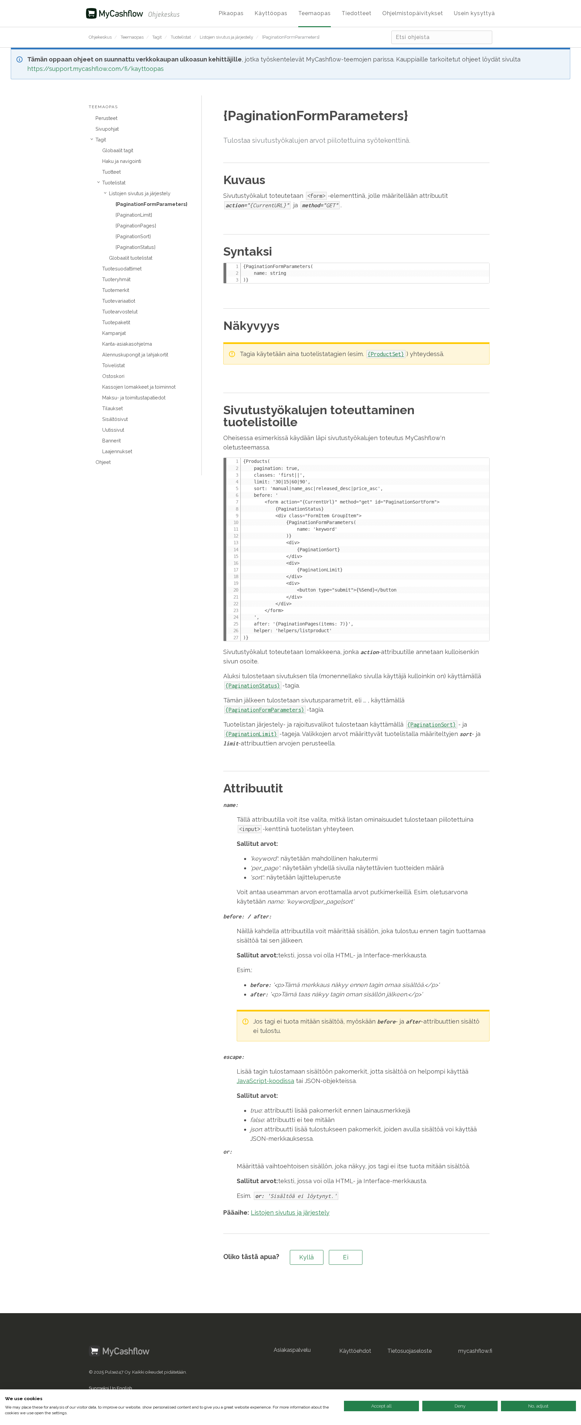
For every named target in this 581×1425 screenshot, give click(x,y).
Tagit (157, 37)
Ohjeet (103, 462)
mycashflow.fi (475, 1351)
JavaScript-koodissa (265, 1080)
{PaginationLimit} (134, 215)
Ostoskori (113, 376)
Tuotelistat (181, 37)
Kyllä (306, 1257)
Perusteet (106, 118)
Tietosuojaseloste (409, 1351)
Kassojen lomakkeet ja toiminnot (139, 387)
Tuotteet (111, 172)
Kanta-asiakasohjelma (127, 344)
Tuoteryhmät (116, 279)
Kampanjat (114, 333)
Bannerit (111, 440)
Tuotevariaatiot (118, 301)
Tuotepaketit (116, 322)
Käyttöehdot (355, 1351)
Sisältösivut (115, 419)
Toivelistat (113, 365)
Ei (345, 1257)
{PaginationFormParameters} (290, 37)
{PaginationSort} (133, 236)
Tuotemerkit (115, 290)
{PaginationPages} (136, 225)
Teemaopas (132, 37)
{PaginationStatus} (135, 247)
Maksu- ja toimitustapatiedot (133, 397)
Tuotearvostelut (120, 311)
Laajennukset (117, 451)
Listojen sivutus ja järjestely (226, 37)
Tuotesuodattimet (122, 268)
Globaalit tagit (117, 150)
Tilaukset (112, 408)
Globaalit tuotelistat (130, 258)
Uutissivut (113, 430)
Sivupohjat (107, 129)
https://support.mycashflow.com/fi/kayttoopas (95, 68)
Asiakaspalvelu (292, 1350)
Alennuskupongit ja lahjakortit (135, 354)
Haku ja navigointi (121, 161)
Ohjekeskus (100, 37)
